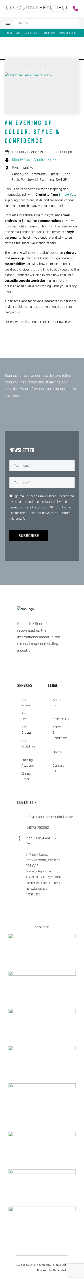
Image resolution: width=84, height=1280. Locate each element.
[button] (74, 23)
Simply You (67, 194)
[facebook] (36, 664)
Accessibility (60, 719)
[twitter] (27, 664)
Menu (8, 23)
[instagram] (19, 664)
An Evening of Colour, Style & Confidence (32, 131)
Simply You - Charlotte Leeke (36, 159)
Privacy (57, 752)
